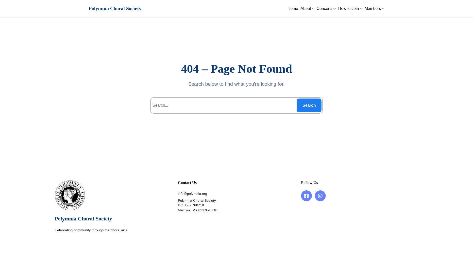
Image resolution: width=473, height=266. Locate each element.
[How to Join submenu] (361, 8)
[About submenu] (313, 8)
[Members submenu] (383, 8)
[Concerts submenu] (334, 8)
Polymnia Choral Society (115, 8)
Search (309, 105)
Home (292, 8)
